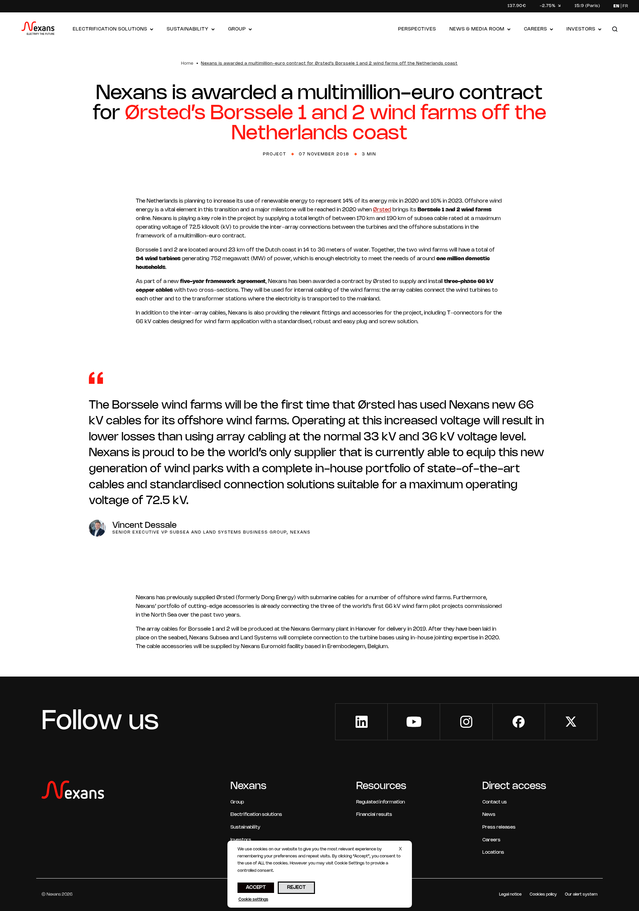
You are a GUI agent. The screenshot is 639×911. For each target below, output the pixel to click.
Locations (493, 852)
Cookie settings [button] (253, 899)
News (488, 815)
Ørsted (382, 209)
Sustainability (188, 29)
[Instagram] (466, 722)
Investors (581, 29)
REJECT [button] (296, 887)
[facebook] (519, 722)
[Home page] (37, 29)
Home (187, 63)
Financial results (374, 815)
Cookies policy (543, 894)
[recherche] (615, 29)
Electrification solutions (110, 29)
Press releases (499, 827)
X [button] (400, 849)
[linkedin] (361, 722)
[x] (571, 722)
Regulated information (380, 802)
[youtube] (414, 722)
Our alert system (581, 894)
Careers (535, 29)
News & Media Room (476, 29)
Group (237, 29)
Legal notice (510, 894)
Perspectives (417, 29)
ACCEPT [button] (256, 887)
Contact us (494, 802)
